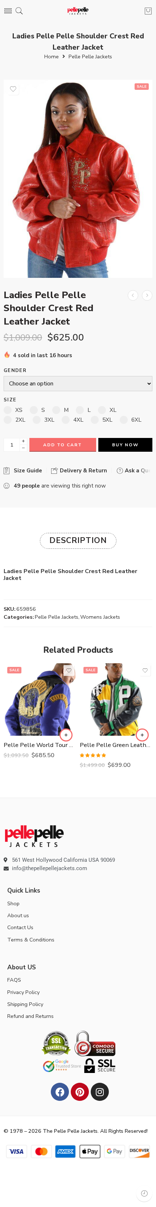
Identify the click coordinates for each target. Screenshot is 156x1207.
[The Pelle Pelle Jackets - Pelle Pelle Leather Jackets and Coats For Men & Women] (78, 11)
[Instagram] (100, 1092)
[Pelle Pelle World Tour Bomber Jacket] (40, 699)
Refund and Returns (30, 1016)
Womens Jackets (100, 617)
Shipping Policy (25, 1004)
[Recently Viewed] (144, 1193)
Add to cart (62, 445)
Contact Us (20, 927)
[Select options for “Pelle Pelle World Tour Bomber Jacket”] (66, 735)
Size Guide (26, 470)
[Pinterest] (80, 1092)
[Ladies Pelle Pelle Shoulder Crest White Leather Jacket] (147, 295)
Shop (13, 903)
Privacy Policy (23, 992)
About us (18, 915)
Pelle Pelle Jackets (90, 56)
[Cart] (148, 11)
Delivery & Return (82, 470)
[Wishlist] (13, 89)
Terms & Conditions (30, 939)
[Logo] (34, 835)
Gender (15, 370)
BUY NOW (125, 445)
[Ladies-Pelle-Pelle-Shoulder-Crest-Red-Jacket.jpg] (78, 179)
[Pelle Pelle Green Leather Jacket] (116, 699)
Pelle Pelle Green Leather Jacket (116, 745)
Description (78, 540)
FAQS (14, 979)
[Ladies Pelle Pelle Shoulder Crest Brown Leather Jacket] (133, 295)
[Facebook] (60, 1092)
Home (51, 56)
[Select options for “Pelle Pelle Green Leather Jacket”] (142, 735)
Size (10, 400)
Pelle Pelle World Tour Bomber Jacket (40, 745)
